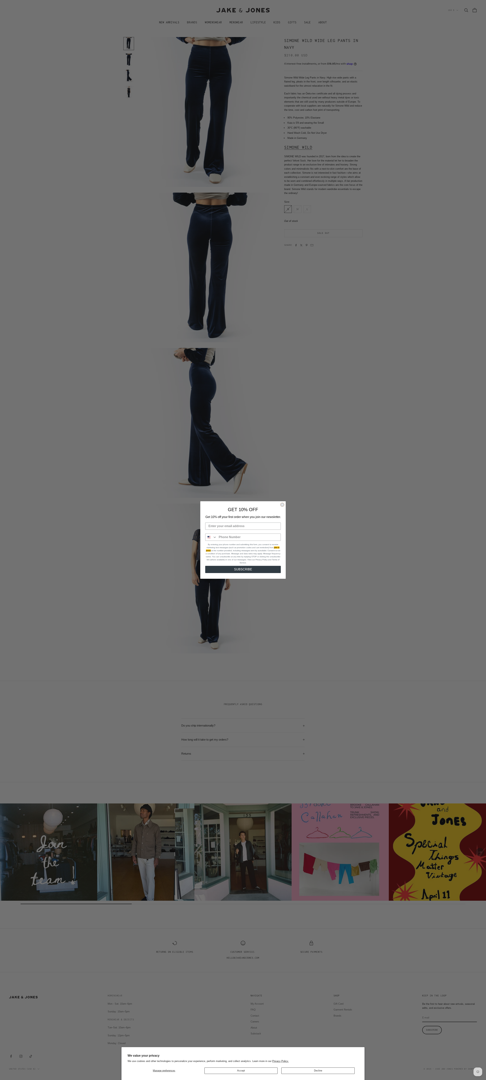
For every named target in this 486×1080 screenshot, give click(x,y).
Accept (241, 1070)
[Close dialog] (282, 505)
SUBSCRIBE (243, 569)
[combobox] (211, 537)
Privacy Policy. (280, 1061)
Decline (318, 1070)
